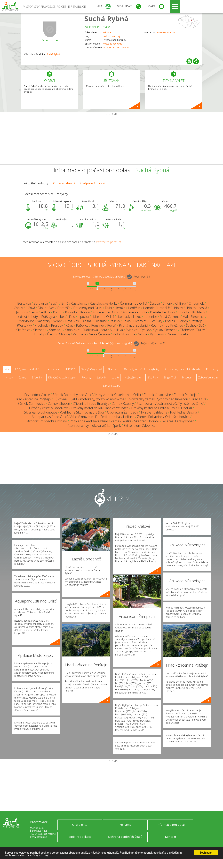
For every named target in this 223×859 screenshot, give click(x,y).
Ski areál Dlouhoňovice (40, 412)
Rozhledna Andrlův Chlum (89, 421)
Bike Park (152, 377)
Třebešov (187, 330)
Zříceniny (37, 377)
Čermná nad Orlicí (133, 303)
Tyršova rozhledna (154, 412)
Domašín (64, 308)
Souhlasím (205, 852)
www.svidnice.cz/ (166, 32)
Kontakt (170, 837)
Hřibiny (178, 308)
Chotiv (18, 308)
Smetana (56, 330)
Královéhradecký (111, 36)
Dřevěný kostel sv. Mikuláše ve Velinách (99, 408)
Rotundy (86, 377)
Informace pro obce (171, 825)
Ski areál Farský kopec (178, 421)
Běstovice (24, 303)
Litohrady (123, 316)
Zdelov (184, 334)
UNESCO (70, 369)
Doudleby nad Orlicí (87, 308)
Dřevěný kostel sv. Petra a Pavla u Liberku (161, 408)
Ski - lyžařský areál (91, 369)
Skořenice (23, 330)
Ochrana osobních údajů (125, 837)
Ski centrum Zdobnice (140, 425)
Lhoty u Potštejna (42, 316)
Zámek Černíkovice (31, 403)
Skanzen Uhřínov (146, 421)
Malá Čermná (170, 316)
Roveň (111, 325)
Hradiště (163, 308)
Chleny (168, 303)
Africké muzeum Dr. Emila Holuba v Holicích (102, 416)
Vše (7, 369)
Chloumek (196, 303)
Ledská (22, 316)
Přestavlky (24, 325)
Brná (64, 303)
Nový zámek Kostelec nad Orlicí (118, 394)
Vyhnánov (157, 334)
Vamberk (79, 334)
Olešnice (101, 321)
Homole (149, 308)
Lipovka (83, 316)
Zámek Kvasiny (123, 403)
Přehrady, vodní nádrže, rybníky (141, 369)
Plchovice (140, 321)
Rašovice (82, 325)
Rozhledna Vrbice (37, 394)
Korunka (71, 312)
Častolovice (79, 303)
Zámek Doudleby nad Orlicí (73, 394)
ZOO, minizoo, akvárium (28, 369)
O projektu (80, 825)
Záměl (172, 334)
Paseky (115, 321)
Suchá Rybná (106, 18)
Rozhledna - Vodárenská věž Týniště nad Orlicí (170, 403)
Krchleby (198, 312)
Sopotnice (72, 330)
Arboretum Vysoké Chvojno (47, 421)
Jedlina (45, 312)
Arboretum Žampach (122, 412)
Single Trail (170, 377)
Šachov (191, 325)
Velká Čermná (99, 334)
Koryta (85, 312)
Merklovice (26, 321)
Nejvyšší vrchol (133, 377)
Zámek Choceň (59, 403)
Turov (200, 330)
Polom (183, 321)
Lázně (115, 377)
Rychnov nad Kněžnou (167, 325)
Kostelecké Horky (162, 312)
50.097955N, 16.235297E (116, 47)
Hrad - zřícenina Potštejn (33, 399)
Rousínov (97, 325)
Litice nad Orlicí (103, 316)
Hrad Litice (198, 399)
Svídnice (107, 32)
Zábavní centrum (208, 377)
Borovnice (41, 303)
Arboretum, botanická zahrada (182, 369)
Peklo (127, 321)
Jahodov (22, 312)
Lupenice (150, 316)
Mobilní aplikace (79, 837)
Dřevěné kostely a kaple (62, 377)
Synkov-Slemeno (165, 330)
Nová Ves (72, 321)
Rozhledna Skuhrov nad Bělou (82, 412)
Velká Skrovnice (124, 334)
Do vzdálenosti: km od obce (99, 277)
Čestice (155, 303)
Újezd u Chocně (58, 334)
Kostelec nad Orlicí (112, 43)
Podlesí (170, 321)
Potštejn (197, 321)
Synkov (145, 330)
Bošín (55, 303)
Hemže (120, 308)
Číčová (30, 308)
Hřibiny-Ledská (196, 308)
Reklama (125, 825)
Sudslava (116, 330)
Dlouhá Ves (46, 308)
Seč (201, 325)
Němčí (58, 321)
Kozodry (184, 312)
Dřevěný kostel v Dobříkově (49, 408)
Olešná (86, 321)
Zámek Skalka (121, 421)
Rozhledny (212, 369)
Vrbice (142, 334)
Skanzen (113, 369)
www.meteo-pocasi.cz (108, 242)
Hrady (9, 377)
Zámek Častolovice (157, 394)
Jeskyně (101, 377)
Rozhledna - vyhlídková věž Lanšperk (94, 425)
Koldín (57, 312)
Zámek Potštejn (185, 394)
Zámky (22, 377)
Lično (71, 316)
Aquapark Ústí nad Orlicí (50, 416)
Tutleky (39, 334)
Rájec (69, 325)
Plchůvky (156, 321)
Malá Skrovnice (193, 316)
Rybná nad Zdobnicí (133, 325)
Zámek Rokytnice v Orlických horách (163, 416)
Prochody (41, 325)
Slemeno (39, 330)
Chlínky (180, 303)
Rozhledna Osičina (183, 412)
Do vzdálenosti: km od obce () (94, 343)
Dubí (108, 308)
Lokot (137, 316)
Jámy (34, 312)
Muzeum (187, 377)
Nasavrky (43, 321)
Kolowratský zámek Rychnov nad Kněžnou (157, 399)
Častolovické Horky (103, 303)
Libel (61, 316)
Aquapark (53, 369)
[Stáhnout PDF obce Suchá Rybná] (189, 61)
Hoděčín (134, 308)
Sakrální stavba (111, 385)
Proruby (57, 325)
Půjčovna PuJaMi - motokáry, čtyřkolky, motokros (89, 399)
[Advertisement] (111, 140)
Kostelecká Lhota (134, 312)
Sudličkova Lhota (94, 330)
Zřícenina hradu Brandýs (91, 403)
